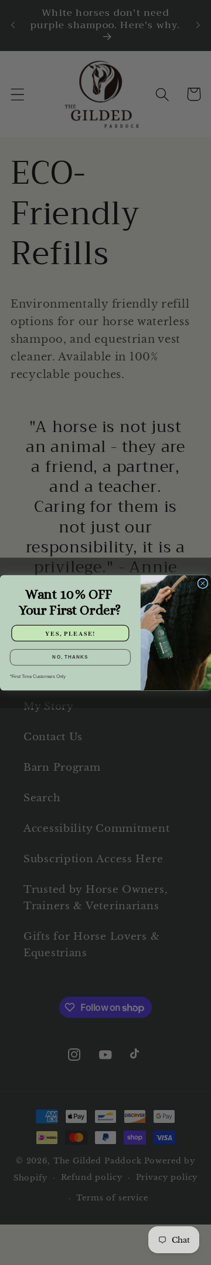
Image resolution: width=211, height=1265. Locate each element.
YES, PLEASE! (70, 632)
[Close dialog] (202, 583)
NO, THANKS (70, 657)
